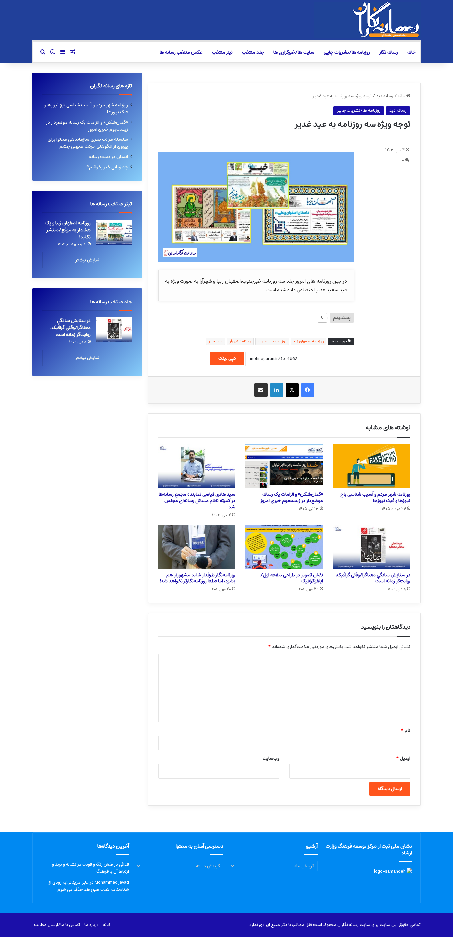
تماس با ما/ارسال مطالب (57, 925)
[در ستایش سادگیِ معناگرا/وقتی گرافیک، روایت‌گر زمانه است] (371, 547)
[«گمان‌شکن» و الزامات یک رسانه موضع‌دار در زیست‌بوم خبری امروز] (284, 466)
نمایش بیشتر (87, 260)
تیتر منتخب (222, 52)
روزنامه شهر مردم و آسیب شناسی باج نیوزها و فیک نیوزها (375, 497)
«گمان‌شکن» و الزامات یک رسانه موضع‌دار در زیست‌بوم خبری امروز (291, 497)
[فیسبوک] (307, 390)
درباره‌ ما (91, 925)
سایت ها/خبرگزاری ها (293, 52)
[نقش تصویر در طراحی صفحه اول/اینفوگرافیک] (284, 547)
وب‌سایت (271, 758)
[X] (292, 390)
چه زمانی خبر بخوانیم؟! (106, 167)
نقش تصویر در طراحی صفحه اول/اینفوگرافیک (291, 578)
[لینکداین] (276, 390)
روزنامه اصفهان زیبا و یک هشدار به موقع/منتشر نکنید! (68, 230)
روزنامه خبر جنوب (272, 341)
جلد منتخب (253, 52)
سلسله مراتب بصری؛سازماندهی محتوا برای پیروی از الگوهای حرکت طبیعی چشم (88, 143)
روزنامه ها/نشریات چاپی (347, 52)
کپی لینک (227, 358)
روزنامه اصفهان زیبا (308, 341)
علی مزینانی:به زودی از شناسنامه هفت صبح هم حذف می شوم (89, 886)
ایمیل (403, 758)
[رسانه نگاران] (367, 20)
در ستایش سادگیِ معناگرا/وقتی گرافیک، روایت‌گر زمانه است (373, 578)
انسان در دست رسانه (108, 157)
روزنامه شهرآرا (240, 341)
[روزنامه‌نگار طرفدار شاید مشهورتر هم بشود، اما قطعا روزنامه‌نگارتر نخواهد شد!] (196, 547)
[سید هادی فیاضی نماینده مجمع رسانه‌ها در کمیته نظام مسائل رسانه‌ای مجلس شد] (196, 466)
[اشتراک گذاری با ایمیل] (261, 390)
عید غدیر (215, 341)
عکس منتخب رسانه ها (181, 52)
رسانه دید (384, 96)
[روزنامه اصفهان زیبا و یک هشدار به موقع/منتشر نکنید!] (114, 232)
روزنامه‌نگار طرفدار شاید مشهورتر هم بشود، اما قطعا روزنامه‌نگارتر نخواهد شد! (197, 578)
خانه (411, 52)
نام (405, 730)
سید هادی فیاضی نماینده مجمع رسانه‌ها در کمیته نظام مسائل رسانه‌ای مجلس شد (197, 500)
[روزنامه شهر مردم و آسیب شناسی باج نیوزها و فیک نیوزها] (371, 466)
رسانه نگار (388, 52)
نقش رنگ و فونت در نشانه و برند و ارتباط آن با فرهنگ (90, 868)
